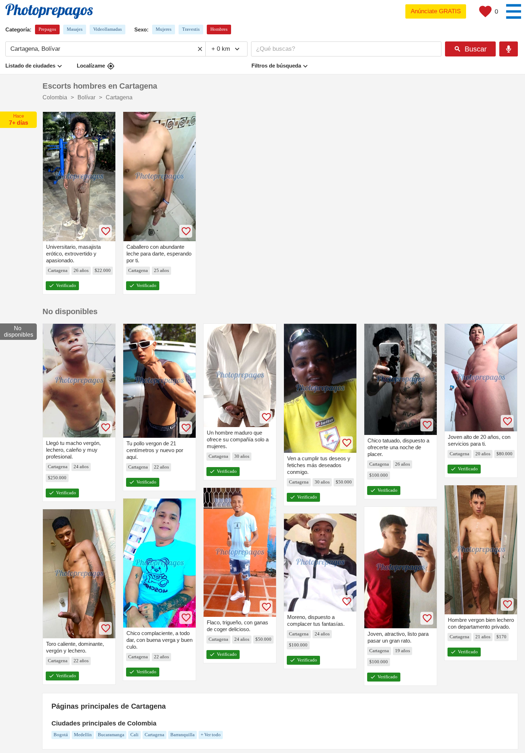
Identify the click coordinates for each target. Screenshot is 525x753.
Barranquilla (182, 734)
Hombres (219, 29)
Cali (134, 734)
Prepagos (47, 29)
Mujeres (163, 29)
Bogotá (61, 734)
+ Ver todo (211, 734)
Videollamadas (107, 29)
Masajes (74, 29)
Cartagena (154, 734)
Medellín (83, 734)
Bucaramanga (111, 734)
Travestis (191, 29)
